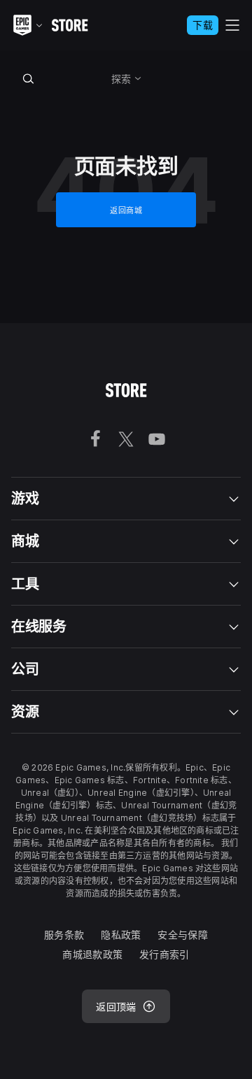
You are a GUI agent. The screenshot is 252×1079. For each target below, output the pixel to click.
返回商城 (126, 210)
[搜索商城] (28, 78)
